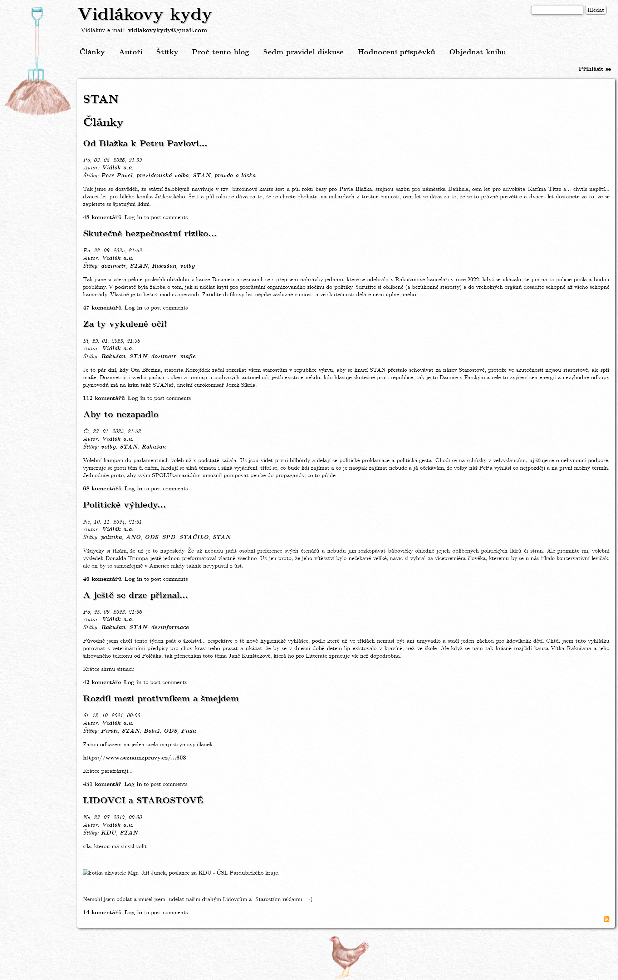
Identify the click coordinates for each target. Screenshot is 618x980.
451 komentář (102, 784)
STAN (201, 176)
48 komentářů (102, 217)
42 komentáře (102, 682)
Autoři (130, 52)
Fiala (188, 731)
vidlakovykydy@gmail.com (167, 30)
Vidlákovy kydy (144, 15)
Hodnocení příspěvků (396, 52)
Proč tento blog (220, 52)
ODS (151, 537)
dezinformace (170, 628)
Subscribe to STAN (606, 919)
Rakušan (164, 266)
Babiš (151, 731)
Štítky (167, 52)
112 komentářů (104, 398)
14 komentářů (102, 912)
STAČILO (194, 537)
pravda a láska (234, 176)
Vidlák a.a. (118, 168)
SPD (168, 537)
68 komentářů (102, 489)
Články (92, 52)
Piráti (109, 731)
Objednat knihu (477, 52)
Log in (133, 217)
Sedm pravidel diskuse (303, 52)
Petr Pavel (116, 176)
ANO (133, 537)
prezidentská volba (162, 176)
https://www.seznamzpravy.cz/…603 (134, 758)
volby (187, 266)
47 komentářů (102, 308)
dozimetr (113, 266)
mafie (188, 357)
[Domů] (39, 62)
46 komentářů (102, 579)
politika (111, 537)
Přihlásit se (595, 69)
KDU (108, 833)
